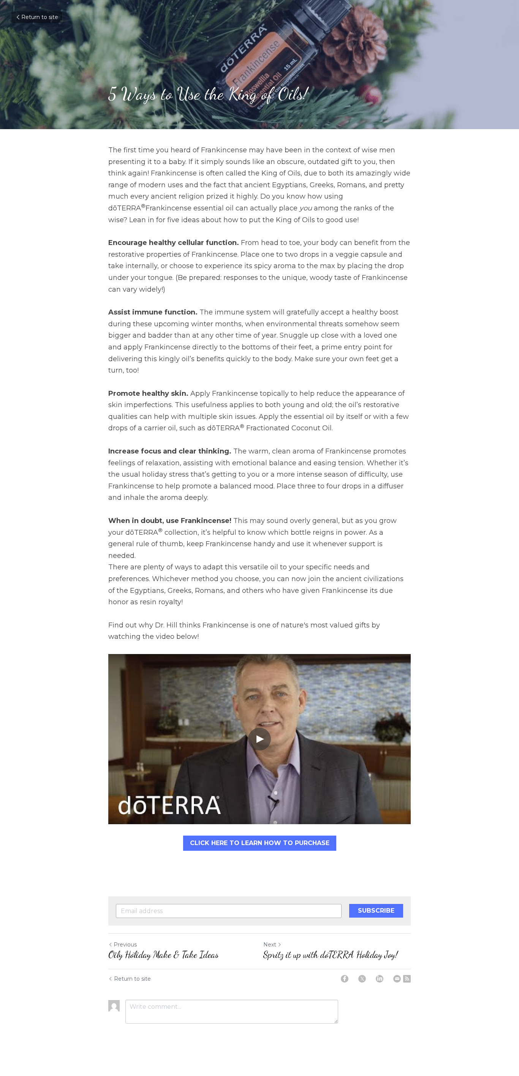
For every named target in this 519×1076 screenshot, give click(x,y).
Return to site (39, 17)
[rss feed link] (407, 979)
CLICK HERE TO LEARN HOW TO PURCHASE (259, 843)
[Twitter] (362, 979)
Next (269, 944)
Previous (125, 944)
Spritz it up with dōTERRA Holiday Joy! (330, 954)
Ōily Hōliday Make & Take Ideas (163, 954)
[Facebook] (344, 979)
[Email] (397, 979)
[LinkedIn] (379, 979)
